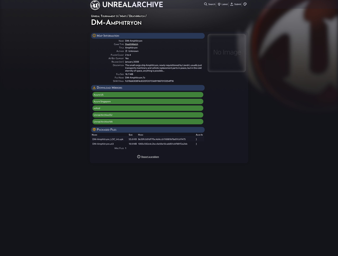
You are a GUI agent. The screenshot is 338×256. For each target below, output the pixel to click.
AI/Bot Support (116, 58)
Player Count (117, 54)
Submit (237, 4)
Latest (225, 4)
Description (118, 65)
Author (120, 51)
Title (121, 47)
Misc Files (119, 148)
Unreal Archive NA (103, 121)
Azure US (98, 94)
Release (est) (118, 61)
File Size (120, 74)
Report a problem (150, 156)
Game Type (119, 44)
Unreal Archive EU (103, 114)
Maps (123, 16)
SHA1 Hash (118, 81)
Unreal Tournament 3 (104, 16)
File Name (119, 77)
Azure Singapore (102, 101)
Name (121, 40)
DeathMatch (137, 16)
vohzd (97, 108)
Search (211, 4)
